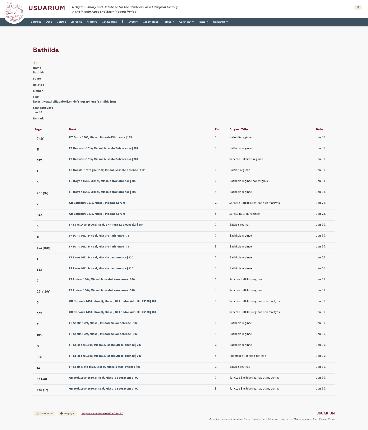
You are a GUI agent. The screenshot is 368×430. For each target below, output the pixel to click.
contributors (46, 413)
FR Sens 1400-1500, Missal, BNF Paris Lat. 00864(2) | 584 (106, 224)
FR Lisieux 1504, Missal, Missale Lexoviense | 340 (102, 279)
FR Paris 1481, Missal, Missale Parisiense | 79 (99, 235)
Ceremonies (151, 21)
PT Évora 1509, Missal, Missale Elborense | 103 (100, 137)
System (133, 21)
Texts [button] (202, 21)
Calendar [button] (185, 21)
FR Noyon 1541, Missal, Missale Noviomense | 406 (102, 181)
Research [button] (219, 21)
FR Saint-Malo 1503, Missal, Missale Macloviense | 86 (104, 366)
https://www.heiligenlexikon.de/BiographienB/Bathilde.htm (74, 101)
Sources (36, 21)
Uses (49, 21)
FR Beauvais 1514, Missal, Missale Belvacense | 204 (103, 148)
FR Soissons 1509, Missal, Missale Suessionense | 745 (105, 345)
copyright (69, 413)
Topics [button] (167, 21)
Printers (92, 21)
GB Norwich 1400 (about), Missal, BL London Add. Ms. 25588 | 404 (112, 301)
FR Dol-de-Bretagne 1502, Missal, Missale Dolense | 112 (107, 170)
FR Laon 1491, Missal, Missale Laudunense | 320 (101, 257)
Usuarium (46, 8)
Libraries (76, 21)
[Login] (358, 7)
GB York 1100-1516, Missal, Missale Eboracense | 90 (103, 377)
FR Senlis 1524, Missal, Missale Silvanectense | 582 (103, 323)
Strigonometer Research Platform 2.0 (102, 413)
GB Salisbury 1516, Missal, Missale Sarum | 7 (99, 203)
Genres (61, 21)
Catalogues (109, 21)
